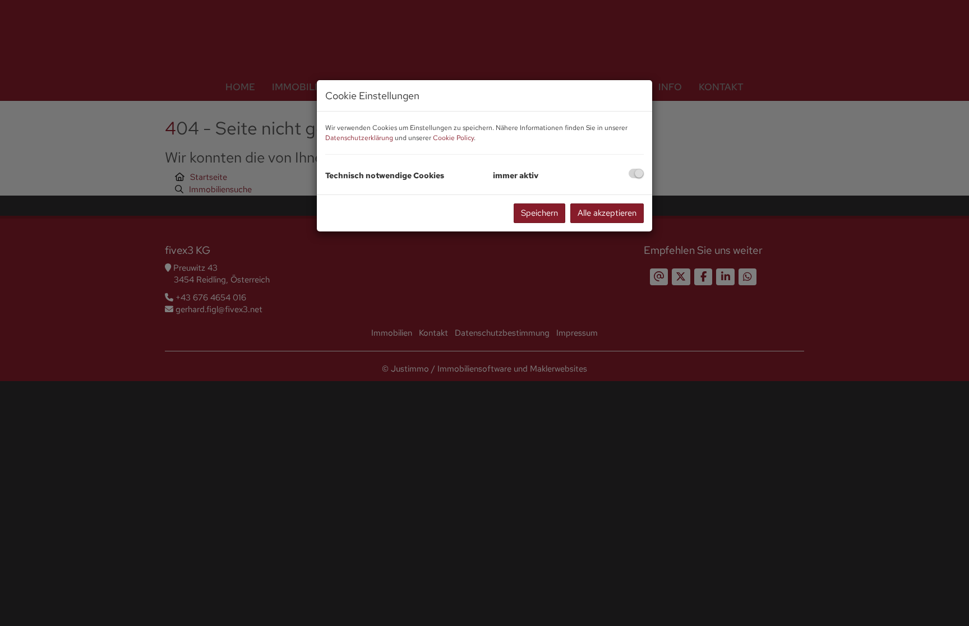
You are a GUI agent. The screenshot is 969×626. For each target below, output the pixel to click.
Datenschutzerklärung (359, 137)
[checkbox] (636, 173)
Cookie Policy (453, 137)
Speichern (539, 213)
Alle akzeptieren (607, 213)
